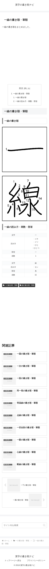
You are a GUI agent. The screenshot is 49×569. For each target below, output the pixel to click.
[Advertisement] (24, 56)
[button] (44, 525)
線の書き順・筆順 (28, 285)
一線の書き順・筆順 (21, 94)
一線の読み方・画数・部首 (26, 101)
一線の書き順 (20, 97)
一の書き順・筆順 (11, 285)
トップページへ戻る (13, 560)
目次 (21, 88)
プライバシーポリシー (36, 560)
